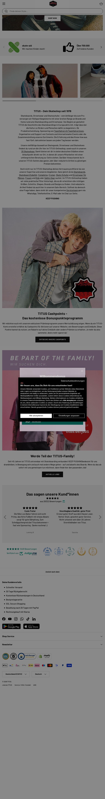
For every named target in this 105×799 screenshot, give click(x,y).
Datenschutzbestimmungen (73, 381)
